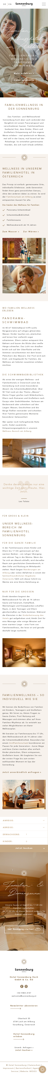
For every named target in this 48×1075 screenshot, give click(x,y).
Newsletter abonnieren (24, 1006)
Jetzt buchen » (24, 1050)
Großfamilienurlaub (18, 743)
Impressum (8, 1068)
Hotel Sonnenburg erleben (24, 1035)
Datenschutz (34, 1065)
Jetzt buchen (24, 848)
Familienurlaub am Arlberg (19, 197)
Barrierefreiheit (23, 1068)
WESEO (33, 1071)
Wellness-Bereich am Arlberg (16, 431)
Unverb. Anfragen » (24, 1048)
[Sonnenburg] (24, 4)
